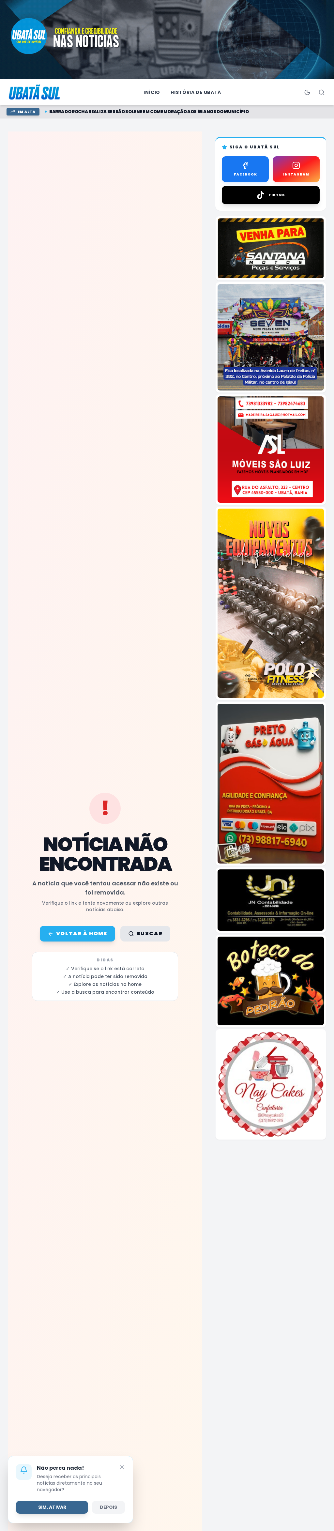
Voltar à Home (81, 933)
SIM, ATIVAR (52, 1507)
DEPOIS (108, 1507)
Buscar (150, 933)
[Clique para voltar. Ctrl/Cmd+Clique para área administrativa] (35, 92)
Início (152, 92)
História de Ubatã (196, 92)
